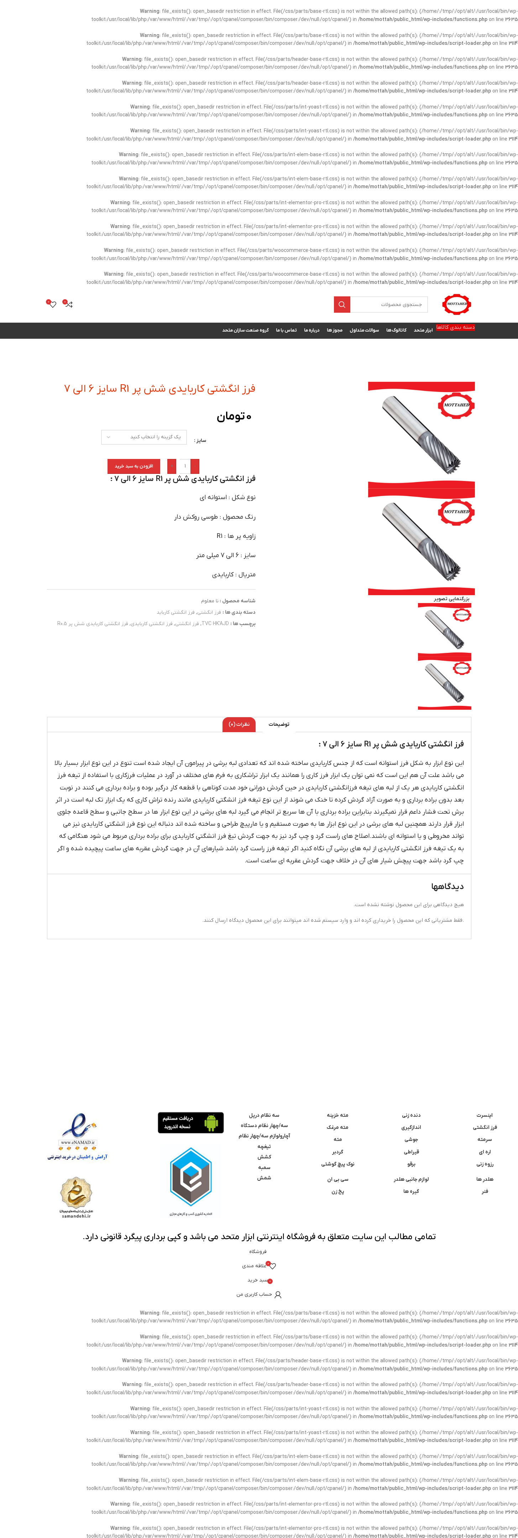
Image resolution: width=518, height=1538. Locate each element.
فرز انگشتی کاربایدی (152, 623)
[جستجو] (342, 304)
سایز (201, 440)
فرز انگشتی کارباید (176, 612)
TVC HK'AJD (215, 623)
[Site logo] (456, 304)
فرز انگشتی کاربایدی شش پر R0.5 (92, 623)
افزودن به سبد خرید (134, 466)
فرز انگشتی (209, 612)
